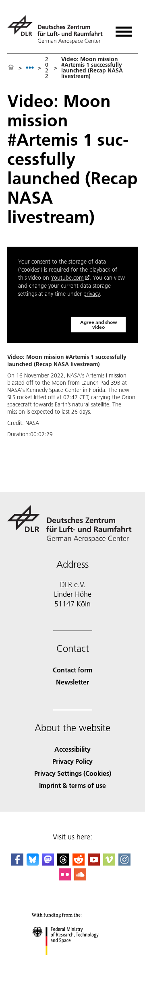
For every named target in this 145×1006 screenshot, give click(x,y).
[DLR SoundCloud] (80, 877)
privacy (91, 293)
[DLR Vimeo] (109, 863)
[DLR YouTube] (94, 863)
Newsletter (72, 682)
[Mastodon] (48, 863)
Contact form (72, 670)
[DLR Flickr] (65, 877)
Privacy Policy (72, 761)
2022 (46, 67)
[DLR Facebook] (17, 863)
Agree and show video (98, 324)
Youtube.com (67, 277)
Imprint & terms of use (72, 785)
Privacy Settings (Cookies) (72, 773)
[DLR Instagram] (124, 863)
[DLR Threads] (63, 863)
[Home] (10, 68)
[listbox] (30, 67)
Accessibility (72, 749)
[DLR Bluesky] (33, 863)
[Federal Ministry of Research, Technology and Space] (72, 963)
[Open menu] (124, 29)
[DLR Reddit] (78, 863)
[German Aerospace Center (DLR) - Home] (56, 29)
